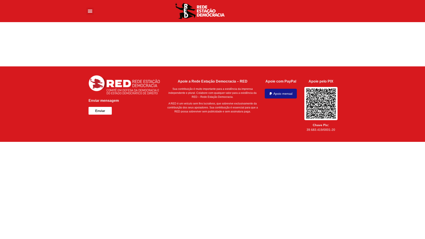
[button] (90, 11)
